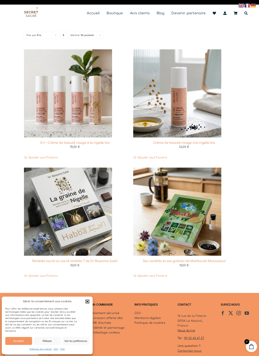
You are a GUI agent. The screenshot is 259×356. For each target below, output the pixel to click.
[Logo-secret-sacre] (31, 8)
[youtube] (247, 313)
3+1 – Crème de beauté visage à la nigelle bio (75, 143)
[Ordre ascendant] (63, 35)
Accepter (18, 340)
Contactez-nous (190, 350)
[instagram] (238, 313)
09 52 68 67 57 (194, 338)
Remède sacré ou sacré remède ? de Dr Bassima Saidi (75, 261)
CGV (55, 349)
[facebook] (223, 313)
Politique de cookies (40, 349)
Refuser (47, 340)
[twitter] (231, 313)
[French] (247, 5)
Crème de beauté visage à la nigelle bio (184, 143)
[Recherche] (246, 13)
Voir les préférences (75, 340)
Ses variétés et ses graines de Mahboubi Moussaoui (184, 261)
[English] (241, 5)
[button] (87, 301)
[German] (253, 5)
